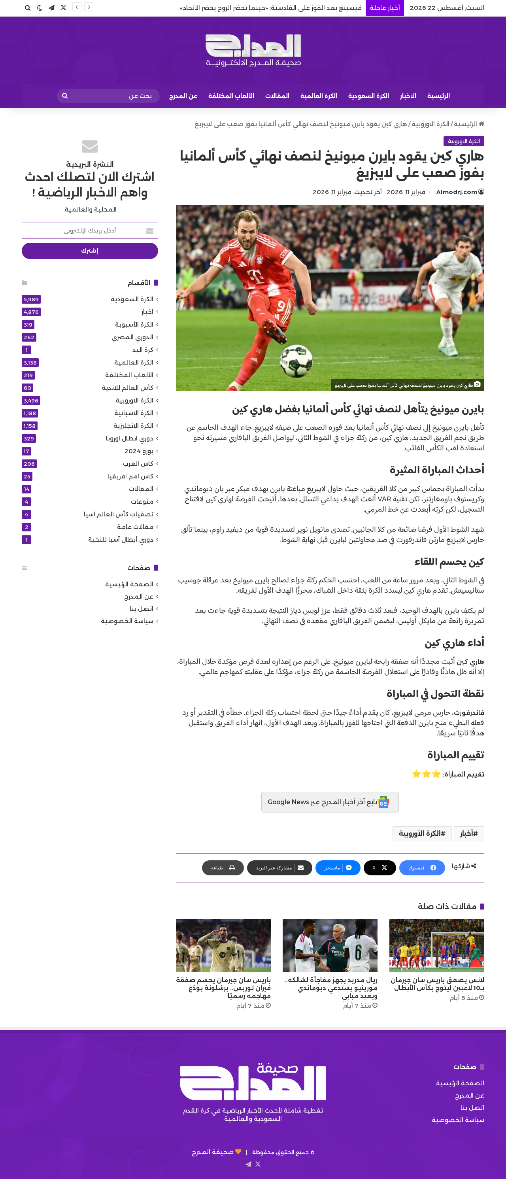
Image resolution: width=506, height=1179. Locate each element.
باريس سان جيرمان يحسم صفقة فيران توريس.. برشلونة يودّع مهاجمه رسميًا (223, 988)
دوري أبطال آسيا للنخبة (120, 539)
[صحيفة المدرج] (253, 50)
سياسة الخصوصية (127, 621)
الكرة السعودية (368, 96)
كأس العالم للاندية (127, 387)
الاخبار (408, 96)
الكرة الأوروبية (420, 833)
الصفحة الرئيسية (129, 584)
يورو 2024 (139, 451)
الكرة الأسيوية (134, 324)
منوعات (142, 501)
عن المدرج (183, 96)
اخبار (147, 312)
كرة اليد (142, 349)
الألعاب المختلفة (231, 96)
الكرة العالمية (318, 96)
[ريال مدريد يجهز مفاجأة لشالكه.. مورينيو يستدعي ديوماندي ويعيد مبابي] (330, 945)
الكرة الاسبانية (133, 413)
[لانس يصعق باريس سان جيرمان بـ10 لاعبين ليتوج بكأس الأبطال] (436, 945)
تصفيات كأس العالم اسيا (118, 514)
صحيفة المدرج (213, 1152)
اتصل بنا (141, 608)
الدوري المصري (132, 337)
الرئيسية (438, 96)
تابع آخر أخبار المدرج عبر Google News (323, 802)
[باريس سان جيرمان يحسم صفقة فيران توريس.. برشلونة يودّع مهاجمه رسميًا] (223, 945)
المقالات (277, 96)
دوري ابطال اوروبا (129, 438)
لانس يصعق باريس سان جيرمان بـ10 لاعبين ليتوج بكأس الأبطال (437, 984)
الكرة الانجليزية (133, 425)
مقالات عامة (135, 527)
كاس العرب (138, 463)
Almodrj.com (456, 192)
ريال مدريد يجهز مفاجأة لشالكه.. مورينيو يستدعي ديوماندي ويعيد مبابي (331, 988)
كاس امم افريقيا (130, 476)
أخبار (466, 833)
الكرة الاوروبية (430, 124)
